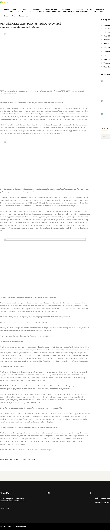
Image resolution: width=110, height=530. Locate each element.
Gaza (33, 459)
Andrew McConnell (7, 459)
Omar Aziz (5, 27)
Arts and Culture (16, 27)
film (28, 459)
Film (27, 27)
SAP (105, 55)
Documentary (20, 459)
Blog (23, 27)
